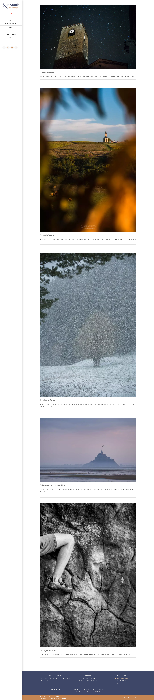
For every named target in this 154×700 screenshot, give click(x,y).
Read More (133, 81)
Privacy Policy (51, 698)
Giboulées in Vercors (47, 400)
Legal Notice (43, 698)
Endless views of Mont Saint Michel (53, 485)
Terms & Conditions (61, 698)
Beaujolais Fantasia (47, 235)
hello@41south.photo (121, 678)
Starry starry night (47, 72)
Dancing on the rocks (48, 650)
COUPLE (80, 680)
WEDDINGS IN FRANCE (88, 678)
